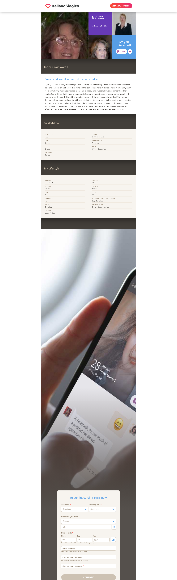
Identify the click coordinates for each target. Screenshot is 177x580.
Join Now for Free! (121, 6)
